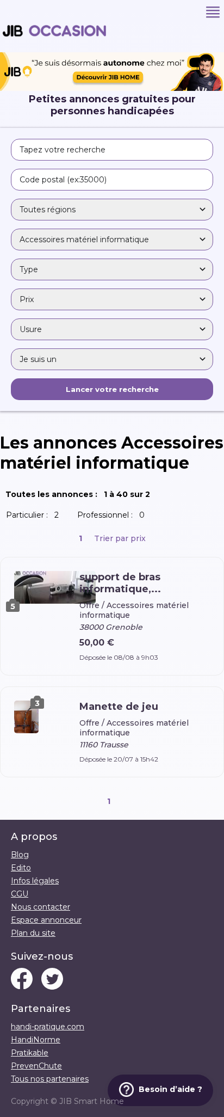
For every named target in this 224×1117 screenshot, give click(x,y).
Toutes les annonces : (79, 494)
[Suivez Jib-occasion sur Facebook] (22, 980)
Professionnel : (113, 515)
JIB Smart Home (91, 1101)
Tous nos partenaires (50, 1079)
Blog (20, 855)
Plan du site (33, 933)
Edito (21, 868)
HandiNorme (35, 1040)
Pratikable (29, 1053)
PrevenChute (36, 1066)
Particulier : (34, 515)
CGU (19, 894)
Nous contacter (40, 907)
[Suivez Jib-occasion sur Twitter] (52, 980)
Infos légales (35, 881)
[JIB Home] (112, 88)
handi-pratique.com (47, 1027)
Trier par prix (120, 538)
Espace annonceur (46, 920)
